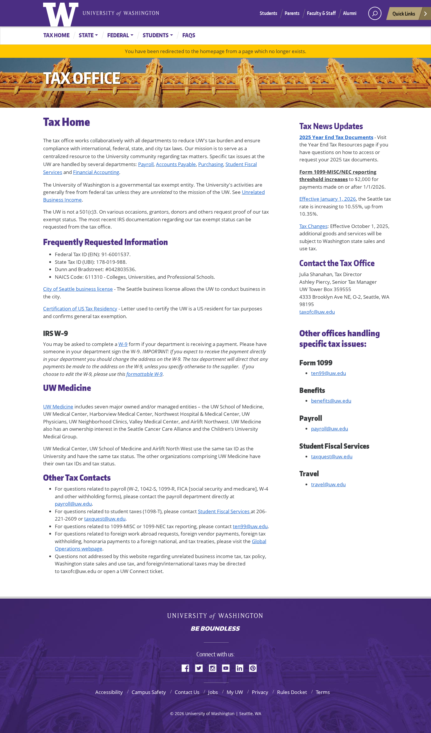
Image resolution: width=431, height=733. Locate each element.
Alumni (350, 13)
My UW (235, 692)
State (86, 35)
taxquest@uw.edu (104, 518)
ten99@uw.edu (250, 526)
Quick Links (404, 13)
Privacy (260, 692)
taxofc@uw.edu (317, 311)
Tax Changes (313, 226)
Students (268, 13)
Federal (118, 35)
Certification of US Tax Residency (80, 308)
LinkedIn (241, 667)
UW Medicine (58, 406)
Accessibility (109, 692)
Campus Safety (149, 692)
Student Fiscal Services (224, 511)
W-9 (123, 344)
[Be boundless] (215, 629)
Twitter (201, 667)
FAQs (188, 35)
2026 (179, 713)
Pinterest (255, 667)
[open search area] (374, 13)
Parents (292, 13)
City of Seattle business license (78, 289)
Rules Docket (292, 692)
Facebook (187, 667)
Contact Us (187, 692)
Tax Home (56, 35)
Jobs (213, 692)
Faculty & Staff (321, 13)
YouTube (228, 667)
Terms (323, 692)
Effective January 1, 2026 (327, 198)
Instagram (214, 667)
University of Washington (62, 13)
